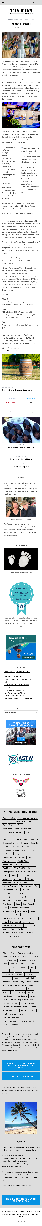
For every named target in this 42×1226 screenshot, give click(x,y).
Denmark (15, 967)
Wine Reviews (14, 936)
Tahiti (16, 1010)
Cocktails (34, 843)
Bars (4, 825)
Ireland (15, 982)
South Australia (29, 904)
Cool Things (30, 846)
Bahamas (16, 956)
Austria (30, 953)
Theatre (24, 915)
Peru (36, 886)
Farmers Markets (9, 857)
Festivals (18, 390)
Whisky (22, 933)
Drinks (24, 850)
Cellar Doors (7, 839)
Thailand (32, 1010)
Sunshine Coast (8, 911)
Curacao (6, 967)
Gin (17, 872)
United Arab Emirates (11, 1017)
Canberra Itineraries (20, 836)
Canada (32, 960)
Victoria (35, 925)
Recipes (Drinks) (20, 893)
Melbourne (7, 882)
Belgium (26, 956)
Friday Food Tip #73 (21, 465)
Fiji (12, 971)
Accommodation (9, 818)
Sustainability (22, 911)
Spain (25, 1007)
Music (26, 882)
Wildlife (30, 933)
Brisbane (16, 19)
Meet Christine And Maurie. (21, 519)
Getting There (8, 872)
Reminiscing (17, 900)
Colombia (13, 964)
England (24, 967)
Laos (24, 985)
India (33, 978)
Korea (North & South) (11, 985)
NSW (22, 886)
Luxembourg (20, 989)
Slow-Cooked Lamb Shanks (14, 696)
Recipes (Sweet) (25, 897)
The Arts (15, 915)
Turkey (21, 1014)
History (5, 875)
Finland (18, 971)
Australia (10, 19)
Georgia (35, 971)
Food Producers (22, 864)
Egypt (32, 967)
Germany (6, 974)
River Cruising (8, 904)
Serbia (23, 1003)
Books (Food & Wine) (11, 828)
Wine (5, 936)
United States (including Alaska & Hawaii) (18, 1021)
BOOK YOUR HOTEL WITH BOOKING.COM (21, 1200)
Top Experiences (9, 918)
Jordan (36, 982)
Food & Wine (23, 861)
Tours (35, 918)
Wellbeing (22, 929)
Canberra (6, 836)
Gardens (31, 868)
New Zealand (22, 996)
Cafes (27, 832)
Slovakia (6, 1007)
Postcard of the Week (11, 890)
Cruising (16, 850)
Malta (14, 992)
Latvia (30, 985)
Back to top (19, 1222)
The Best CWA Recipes (13, 676)
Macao (30, 989)
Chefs (25, 839)
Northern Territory (10, 886)
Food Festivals (8, 864)
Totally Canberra (24, 918)
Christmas (24, 843)
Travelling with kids (17, 922)
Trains (5, 922)
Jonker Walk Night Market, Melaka (17, 672)
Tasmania (6, 915)
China (5, 964)
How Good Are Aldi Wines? (14, 690)
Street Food (24, 907)
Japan (28, 982)
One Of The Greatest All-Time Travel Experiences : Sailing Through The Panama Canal (21, 623)
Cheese (18, 839)
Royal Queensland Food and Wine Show (21, 447)
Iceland (26, 978)
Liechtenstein (8, 989)
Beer (20, 825)
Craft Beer (7, 850)
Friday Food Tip (20, 868)
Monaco (30, 992)
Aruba (13, 953)
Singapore (32, 1003)
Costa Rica (23, 964)
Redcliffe (6, 900)
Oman (5, 999)
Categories (21, 709)
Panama (13, 999)
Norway (32, 996)
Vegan (27, 925)
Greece (29, 974)
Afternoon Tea (23, 818)
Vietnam (15, 1025)
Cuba (32, 964)
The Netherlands (9, 1014)
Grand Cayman (17, 974)
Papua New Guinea (25, 999)
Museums (17, 882)
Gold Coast (25, 872)
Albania (5, 953)
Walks (13, 929)
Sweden (33, 1007)
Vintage (6, 929)
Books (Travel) (8, 832)
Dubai (32, 850)
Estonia (5, 971)
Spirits (5, 907)
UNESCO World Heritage (12, 925)
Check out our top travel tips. (21, 572)
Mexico (22, 992)
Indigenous (7, 879)
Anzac (5, 821)
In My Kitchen (19, 879)
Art (11, 821)
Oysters (29, 886)
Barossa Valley (27, 821)
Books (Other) (26, 828)
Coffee (5, 846)
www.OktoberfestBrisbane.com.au (15, 351)
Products (25, 890)
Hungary (17, 978)
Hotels (13, 875)
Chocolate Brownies (10, 843)
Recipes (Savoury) (9, 897)
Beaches (12, 825)
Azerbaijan (7, 956)
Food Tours (7, 868)
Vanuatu (6, 1025)
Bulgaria (34, 956)
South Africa (16, 1007)
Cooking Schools (17, 846)
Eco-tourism (7, 854)
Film (29, 857)
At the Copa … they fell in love (21, 457)
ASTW (17, 821)
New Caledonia (8, 996)
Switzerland (7, 1010)
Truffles (30, 922)
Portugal (6, 1003)
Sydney (32, 911)
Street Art (14, 907)
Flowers (6, 861)
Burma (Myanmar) (10, 960)
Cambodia (23, 960)
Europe (17, 854)
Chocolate (34, 839)
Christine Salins (22, 28)
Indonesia (6, 982)
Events (20, 19)
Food (13, 861)
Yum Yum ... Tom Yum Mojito (14, 693)
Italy (22, 982)
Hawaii (34, 872)
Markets (30, 879)
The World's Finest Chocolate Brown (18, 698)
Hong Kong (7, 978)
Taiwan (23, 1010)
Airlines (34, 818)
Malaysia (6, 992)
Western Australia (10, 933)
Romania (15, 1003)
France (26, 971)
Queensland (27, 390)
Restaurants (29, 900)
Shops (18, 904)
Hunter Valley (24, 875)
